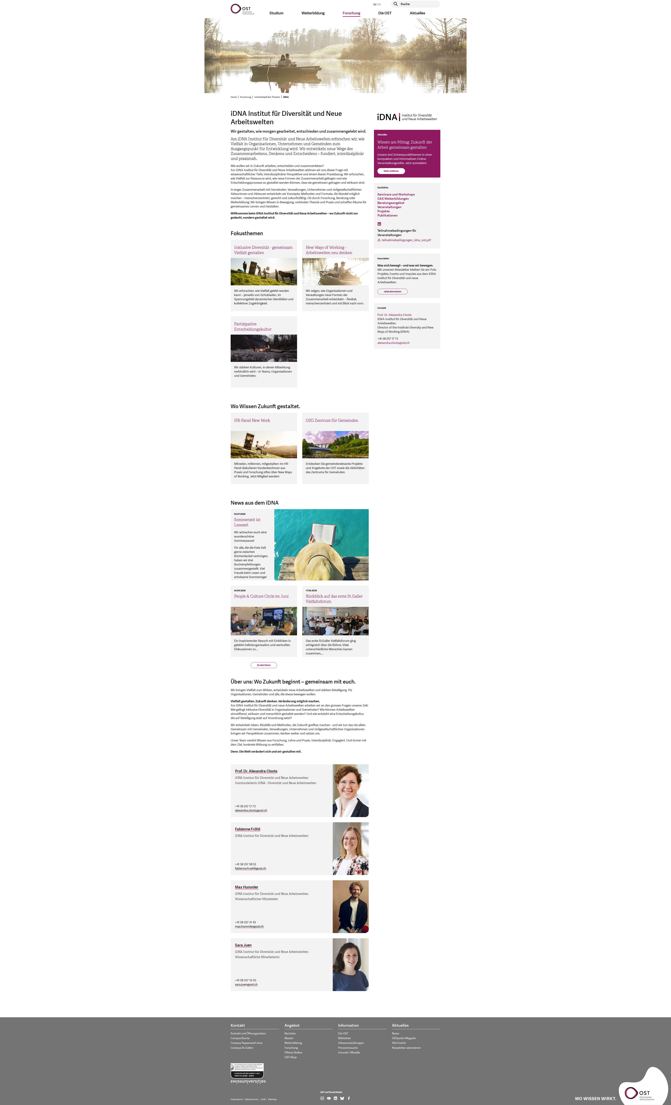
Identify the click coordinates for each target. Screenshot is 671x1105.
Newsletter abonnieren (406, 1048)
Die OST (343, 1033)
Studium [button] (276, 13)
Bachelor (290, 1033)
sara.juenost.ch (246, 985)
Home (234, 97)
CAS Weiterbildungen (393, 199)
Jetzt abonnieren (392, 291)
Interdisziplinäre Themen (267, 97)
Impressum (236, 1099)
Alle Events (399, 1043)
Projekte (383, 211)
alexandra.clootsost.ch (251, 810)
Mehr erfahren (391, 171)
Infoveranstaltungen (351, 1043)
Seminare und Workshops (396, 194)
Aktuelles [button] (417, 13)
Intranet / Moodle (349, 1053)
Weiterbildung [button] (313, 13)
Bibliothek (344, 1038)
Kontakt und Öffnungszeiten (248, 1033)
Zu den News (264, 665)
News (395, 1033)
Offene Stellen (293, 1053)
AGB (263, 1099)
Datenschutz (251, 1099)
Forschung (245, 97)
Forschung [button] (351, 13)
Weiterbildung (293, 1043)
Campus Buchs (240, 1038)
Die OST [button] (385, 13)
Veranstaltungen (389, 207)
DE (374, 4)
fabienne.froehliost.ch (250, 868)
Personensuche (348, 1048)
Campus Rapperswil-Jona (246, 1043)
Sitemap (272, 1099)
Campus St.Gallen (242, 1048)
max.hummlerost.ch (249, 927)
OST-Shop (290, 1057)
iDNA (286, 97)
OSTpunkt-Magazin (404, 1038)
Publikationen (387, 215)
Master (289, 1038)
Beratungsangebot (390, 203)
